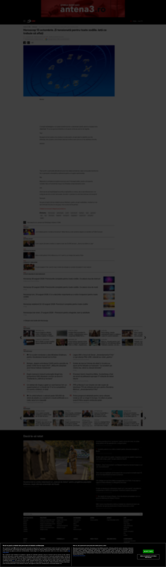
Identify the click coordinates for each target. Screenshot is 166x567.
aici (13, 560)
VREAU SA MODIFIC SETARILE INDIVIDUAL (148, 556)
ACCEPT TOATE (148, 551)
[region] (83, 555)
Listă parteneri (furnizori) (79, 555)
